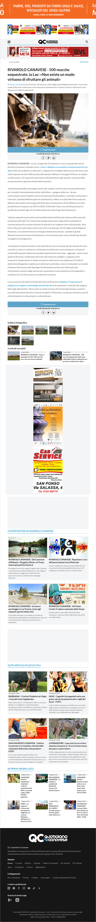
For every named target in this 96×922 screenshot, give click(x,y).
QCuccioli (84, 62)
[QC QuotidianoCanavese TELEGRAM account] (39, 888)
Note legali (45, 877)
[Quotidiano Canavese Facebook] (19, 888)
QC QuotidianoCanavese (36, 912)
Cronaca (18, 863)
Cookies (34, 877)
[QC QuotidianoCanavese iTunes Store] (17, 900)
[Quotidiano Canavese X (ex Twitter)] (14, 888)
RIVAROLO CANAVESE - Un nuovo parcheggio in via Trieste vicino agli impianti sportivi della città (25, 609)
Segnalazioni (40, 867)
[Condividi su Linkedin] (54, 158)
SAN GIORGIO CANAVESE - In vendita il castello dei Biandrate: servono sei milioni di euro (54, 783)
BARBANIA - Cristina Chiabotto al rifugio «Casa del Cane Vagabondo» (28, 697)
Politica (28, 863)
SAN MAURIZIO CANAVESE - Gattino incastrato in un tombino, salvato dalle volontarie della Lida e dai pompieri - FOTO (26, 747)
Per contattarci (14, 877)
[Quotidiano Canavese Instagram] (24, 888)
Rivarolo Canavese (15, 84)
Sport (10, 867)
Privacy (26, 877)
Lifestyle (36, 863)
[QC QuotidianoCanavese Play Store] (10, 900)
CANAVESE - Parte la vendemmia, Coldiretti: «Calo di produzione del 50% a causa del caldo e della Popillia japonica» (26, 787)
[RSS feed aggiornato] (9, 888)
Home (10, 863)
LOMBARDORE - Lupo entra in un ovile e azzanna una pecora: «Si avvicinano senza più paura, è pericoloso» (68, 746)
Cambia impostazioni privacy (64, 877)
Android (59, 854)
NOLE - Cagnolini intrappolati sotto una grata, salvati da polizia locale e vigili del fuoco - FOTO (67, 699)
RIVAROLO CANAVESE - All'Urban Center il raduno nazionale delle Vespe (66, 607)
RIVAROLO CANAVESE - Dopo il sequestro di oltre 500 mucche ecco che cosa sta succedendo (32, 357)
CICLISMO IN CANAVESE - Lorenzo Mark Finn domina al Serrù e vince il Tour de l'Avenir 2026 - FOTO (82, 810)
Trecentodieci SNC (43, 917)
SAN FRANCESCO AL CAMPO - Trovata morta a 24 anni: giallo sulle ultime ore (54, 809)
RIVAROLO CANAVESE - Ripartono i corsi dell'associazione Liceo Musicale (68, 560)
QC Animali (65, 863)
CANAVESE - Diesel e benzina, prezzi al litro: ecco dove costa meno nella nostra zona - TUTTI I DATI (82, 785)
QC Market (77, 863)
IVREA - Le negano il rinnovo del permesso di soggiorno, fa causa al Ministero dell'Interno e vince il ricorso (26, 812)
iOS (52, 854)
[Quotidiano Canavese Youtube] (29, 888)
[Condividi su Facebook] (43, 158)
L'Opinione (19, 867)
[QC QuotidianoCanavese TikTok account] (34, 888)
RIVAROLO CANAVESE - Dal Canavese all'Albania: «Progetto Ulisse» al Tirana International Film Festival (26, 562)
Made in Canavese (50, 863)
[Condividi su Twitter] (48, 158)
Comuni (29, 867)
